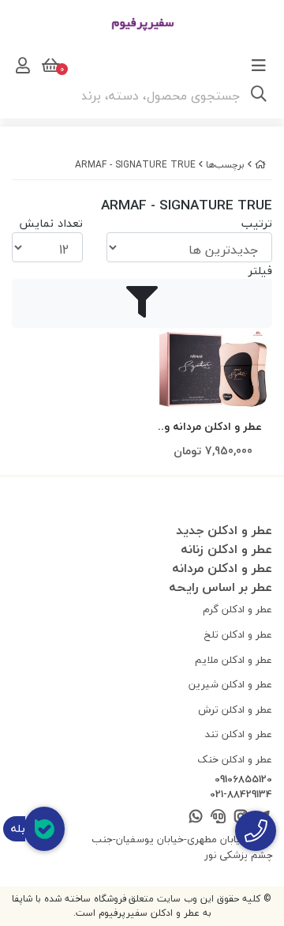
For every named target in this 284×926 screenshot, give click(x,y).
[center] (259, 96)
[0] (49, 66)
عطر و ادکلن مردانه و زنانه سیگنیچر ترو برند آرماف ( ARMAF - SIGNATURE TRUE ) (213, 427)
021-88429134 (241, 795)
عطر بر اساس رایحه (220, 587)
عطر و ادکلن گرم (237, 609)
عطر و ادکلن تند (238, 734)
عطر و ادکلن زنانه (226, 549)
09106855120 (243, 780)
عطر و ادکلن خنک (234, 759)
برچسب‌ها (225, 164)
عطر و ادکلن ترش (235, 709)
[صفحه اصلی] (260, 164)
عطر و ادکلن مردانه (222, 568)
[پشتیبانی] (218, 817)
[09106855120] (255, 831)
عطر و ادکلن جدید (224, 530)
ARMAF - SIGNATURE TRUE (135, 164)
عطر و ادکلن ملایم (233, 659)
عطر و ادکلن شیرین (230, 684)
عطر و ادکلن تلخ (238, 634)
